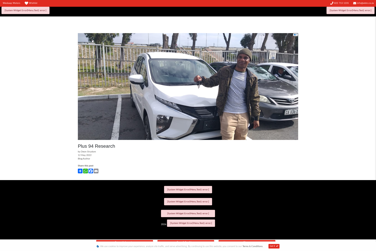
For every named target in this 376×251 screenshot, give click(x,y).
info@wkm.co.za (365, 3)
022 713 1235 (341, 3)
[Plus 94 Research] (188, 86)
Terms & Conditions (252, 246)
